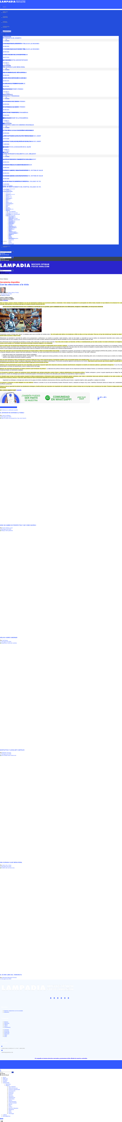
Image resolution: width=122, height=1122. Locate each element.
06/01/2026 (6, 63)
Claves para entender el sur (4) (14, 83)
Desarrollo (11, 222)
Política (7, 35)
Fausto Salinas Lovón (7, 528)
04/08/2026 (6, 133)
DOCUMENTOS (6, 251)
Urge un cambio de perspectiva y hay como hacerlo (18, 525)
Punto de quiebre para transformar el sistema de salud (23, 176)
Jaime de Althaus (6, 415)
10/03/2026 (6, 189)
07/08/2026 (6, 51)
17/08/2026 (6, 104)
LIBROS (5, 241)
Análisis (8, 215)
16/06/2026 (6, 120)
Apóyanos (6, 1012)
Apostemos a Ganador (11, 112)
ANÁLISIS (5, 17)
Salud (9, 241)
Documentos (7, 1027)
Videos (6, 1024)
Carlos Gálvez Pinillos (13, 292)
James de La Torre (6, 865)
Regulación (8, 210)
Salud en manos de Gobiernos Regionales (17, 165)
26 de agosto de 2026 (5, 866)
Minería (7, 205)
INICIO (4, 7)
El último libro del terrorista (11, 975)
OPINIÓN (5, 22)
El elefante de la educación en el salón (17, 147)
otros (5, 1036)
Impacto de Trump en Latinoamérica (15, 118)
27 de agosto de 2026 (5, 641)
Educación (10, 226)
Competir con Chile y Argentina (14, 54)
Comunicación (11, 215)
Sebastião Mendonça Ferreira (9, 977)
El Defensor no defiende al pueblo (12, 413)
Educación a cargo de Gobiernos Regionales (18, 125)
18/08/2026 (6, 167)
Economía (10, 223)
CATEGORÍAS (6, 32)
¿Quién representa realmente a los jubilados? (19, 154)
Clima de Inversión (13, 213)
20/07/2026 (6, 91)
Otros (7, 206)
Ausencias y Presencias (11, 96)
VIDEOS (5, 27)
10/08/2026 (6, 46)
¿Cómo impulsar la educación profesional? (18, 136)
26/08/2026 (6, 75)
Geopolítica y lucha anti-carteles (12, 750)
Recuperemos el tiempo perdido (14, 107)
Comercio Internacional (10, 188)
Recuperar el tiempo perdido (13, 89)
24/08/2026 (6, 162)
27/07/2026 (6, 138)
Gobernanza (8, 199)
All (6, 34)
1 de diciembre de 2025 (6, 294)
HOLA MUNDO (12, 211)
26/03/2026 (6, 178)
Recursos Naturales (9, 209)
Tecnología (8, 213)
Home (1, 279)
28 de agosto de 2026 (5, 417)
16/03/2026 (6, 184)
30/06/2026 (6, 115)
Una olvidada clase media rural (14, 67)
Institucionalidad (9, 203)
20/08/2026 (6, 80)
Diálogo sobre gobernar (8, 637)
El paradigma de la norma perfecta (15, 181)
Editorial (7, 197)
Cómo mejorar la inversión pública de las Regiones (21, 49)
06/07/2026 (6, 109)
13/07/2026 (6, 144)
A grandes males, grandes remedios (15, 170)
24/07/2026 (6, 57)
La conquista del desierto (12, 38)
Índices (7, 201)
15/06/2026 (6, 149)
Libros (5, 1026)
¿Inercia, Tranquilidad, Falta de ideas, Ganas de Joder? (22, 141)
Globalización (8, 192)
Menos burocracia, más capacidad (15, 78)
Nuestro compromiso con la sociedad (13, 1010)
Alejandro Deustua (6, 752)
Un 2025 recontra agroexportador (15, 60)
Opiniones (8, 214)
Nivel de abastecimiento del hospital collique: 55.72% (22, 187)
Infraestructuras (9, 196)
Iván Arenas (5, 640)
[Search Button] (13, 252)
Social (7, 211)
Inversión (6, 1029)
